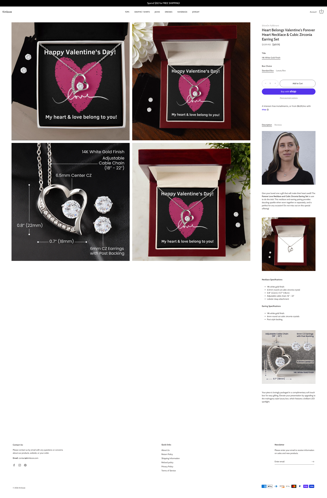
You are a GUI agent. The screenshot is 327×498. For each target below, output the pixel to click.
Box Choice (267, 66)
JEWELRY (195, 12)
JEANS (157, 12)
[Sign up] (313, 461)
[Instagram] (19, 465)
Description (267, 125)
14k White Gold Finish (271, 57)
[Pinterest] (25, 465)
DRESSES (168, 12)
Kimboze (7, 12)
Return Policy (167, 454)
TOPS (127, 12)
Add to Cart (298, 83)
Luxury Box (281, 70)
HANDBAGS (182, 12)
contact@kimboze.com (28, 458)
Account (313, 12)
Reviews (278, 125)
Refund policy (167, 462)
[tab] (268, 124)
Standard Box (268, 70)
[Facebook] (14, 465)
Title (264, 53)
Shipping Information (170, 458)
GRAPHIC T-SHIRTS (142, 12)
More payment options (289, 98)
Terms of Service (168, 470)
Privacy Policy (167, 466)
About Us (165, 450)
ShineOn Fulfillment (270, 25)
